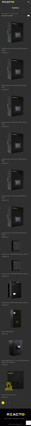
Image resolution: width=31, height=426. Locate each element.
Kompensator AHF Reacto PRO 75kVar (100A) (14, 233)
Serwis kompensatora (8, 395)
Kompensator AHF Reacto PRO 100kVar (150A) (14, 49)
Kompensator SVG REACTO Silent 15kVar (14, 274)
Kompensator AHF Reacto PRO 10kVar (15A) (14, 86)
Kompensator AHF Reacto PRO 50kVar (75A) (14, 197)
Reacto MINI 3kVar (7, 331)
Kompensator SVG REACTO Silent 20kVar (14, 302)
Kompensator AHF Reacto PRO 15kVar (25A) (14, 123)
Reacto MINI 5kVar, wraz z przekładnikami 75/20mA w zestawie (15, 361)
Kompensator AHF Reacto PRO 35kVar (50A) (14, 160)
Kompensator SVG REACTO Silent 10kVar (14, 254)
